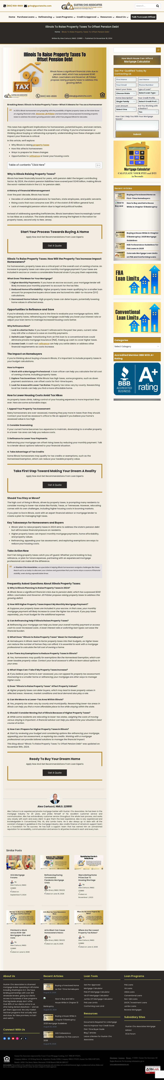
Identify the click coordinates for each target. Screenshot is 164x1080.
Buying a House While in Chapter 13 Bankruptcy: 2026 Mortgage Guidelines (142, 237)
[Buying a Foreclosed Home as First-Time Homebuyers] (120, 196)
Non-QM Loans (130, 999)
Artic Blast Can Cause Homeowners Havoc (54, 931)
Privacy (128, 1058)
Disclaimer (113, 1058)
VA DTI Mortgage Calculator (96, 995)
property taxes (41, 144)
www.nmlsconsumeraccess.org (119, 1064)
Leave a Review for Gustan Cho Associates (98, 1038)
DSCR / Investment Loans (135, 1002)
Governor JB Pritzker (45, 113)
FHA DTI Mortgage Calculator (97, 992)
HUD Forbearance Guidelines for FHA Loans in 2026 (61, 1037)
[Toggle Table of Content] (97, 165)
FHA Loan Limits (91, 1002)
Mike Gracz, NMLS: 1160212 (54, 890)
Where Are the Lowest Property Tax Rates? (88, 931)
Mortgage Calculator (137, 61)
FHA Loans (128, 985)
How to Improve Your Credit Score (99, 1025)
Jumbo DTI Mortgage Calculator (98, 999)
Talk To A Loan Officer (143, 16)
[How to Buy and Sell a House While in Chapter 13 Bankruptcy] (120, 204)
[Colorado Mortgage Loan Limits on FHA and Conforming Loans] (120, 254)
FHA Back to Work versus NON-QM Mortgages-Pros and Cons (20, 934)
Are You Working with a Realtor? (148, 107)
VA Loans (128, 988)
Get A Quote (55, 245)
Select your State (124, 89)
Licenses (122, 1058)
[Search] (158, 49)
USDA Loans (129, 992)
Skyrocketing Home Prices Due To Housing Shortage (87, 877)
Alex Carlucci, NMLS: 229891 (55, 806)
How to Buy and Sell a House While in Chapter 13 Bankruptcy (61, 1003)
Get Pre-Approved (92, 985)
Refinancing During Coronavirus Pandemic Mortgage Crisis (54, 879)
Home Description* (124, 98)
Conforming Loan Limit (94, 1006)
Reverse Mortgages (132, 1009)
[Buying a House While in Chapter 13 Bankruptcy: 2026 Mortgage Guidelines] (120, 234)
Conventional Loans (133, 995)
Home (12, 16)
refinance (34, 156)
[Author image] (12, 882)
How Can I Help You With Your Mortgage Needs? (134, 117)
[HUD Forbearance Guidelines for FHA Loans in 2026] (120, 246)
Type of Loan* (144, 89)
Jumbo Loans (130, 1006)
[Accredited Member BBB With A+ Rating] (137, 378)
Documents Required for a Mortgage (100, 1022)
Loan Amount (122, 106)
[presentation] (20, 862)
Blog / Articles (90, 1033)
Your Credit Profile (146, 98)
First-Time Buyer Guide (94, 1029)
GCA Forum (130, 1034)
